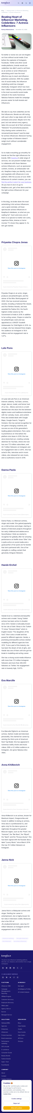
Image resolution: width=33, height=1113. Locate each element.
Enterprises (4, 1029)
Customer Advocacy (7, 999)
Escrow (3, 1011)
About (3, 1073)
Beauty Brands (5, 1055)
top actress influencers (20, 941)
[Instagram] (2, 968)
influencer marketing (8, 938)
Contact (3, 1076)
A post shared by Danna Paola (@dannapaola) (16, 514)
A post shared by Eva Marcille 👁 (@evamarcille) (17, 725)
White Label (4, 1005)
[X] (17, 968)
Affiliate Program (6, 996)
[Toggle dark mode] (26, 3)
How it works (22, 1032)
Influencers (4, 1032)
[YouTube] (6, 968)
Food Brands (5, 1065)
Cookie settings (16, 1098)
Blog (2, 10)
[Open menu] (30, 3)
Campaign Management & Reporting (5, 991)
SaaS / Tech (5, 1062)
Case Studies (22, 1026)
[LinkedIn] (10, 968)
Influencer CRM (5, 986)
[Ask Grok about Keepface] (13, 977)
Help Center (21, 1035)
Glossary (20, 1041)
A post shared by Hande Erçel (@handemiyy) (16, 609)
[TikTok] (21, 968)
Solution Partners (6, 1079)
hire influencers (7, 941)
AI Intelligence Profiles (24, 989)
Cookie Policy (7, 1094)
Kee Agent (21, 986)
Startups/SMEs (5, 1023)
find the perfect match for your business (16, 182)
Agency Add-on (6, 1008)
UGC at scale (5, 1046)
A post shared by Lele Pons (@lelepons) (16, 392)
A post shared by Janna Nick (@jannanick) (16, 904)
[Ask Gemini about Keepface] (10, 977)
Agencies (4, 1026)
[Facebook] (13, 968)
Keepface (14, 158)
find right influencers (22, 938)
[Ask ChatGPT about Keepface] (2, 977)
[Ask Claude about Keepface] (6, 977)
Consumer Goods (6, 1052)
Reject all (16, 1103)
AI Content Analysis (23, 992)
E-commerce (5, 1049)
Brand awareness (6, 1038)
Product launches (6, 1035)
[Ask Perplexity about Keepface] (17, 977)
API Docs (20, 1038)
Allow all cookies (16, 1108)
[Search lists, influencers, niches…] (18, 3)
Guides (20, 1029)
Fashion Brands (6, 1058)
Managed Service (6, 1015)
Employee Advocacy (7, 1002)
